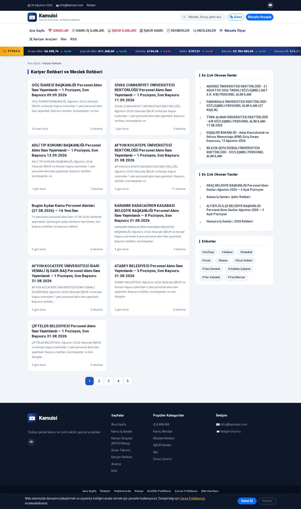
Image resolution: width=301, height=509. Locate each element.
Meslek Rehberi (164, 438)
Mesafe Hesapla (259, 17)
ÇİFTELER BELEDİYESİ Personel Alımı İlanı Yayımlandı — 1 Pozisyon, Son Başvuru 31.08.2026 (63, 331)
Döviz (238, 17)
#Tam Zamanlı (211, 268)
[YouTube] (270, 5)
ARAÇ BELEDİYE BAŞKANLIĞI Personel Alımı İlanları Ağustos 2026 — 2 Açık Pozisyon (237, 187)
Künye (139, 491)
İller (64, 39)
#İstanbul (246, 252)
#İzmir (206, 260)
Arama (116, 464)
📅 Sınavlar (58, 31)
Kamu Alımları (163, 431)
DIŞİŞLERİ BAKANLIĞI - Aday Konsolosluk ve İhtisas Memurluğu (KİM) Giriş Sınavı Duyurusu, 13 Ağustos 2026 (237, 137)
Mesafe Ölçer (235, 31)
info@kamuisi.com (71, 5)
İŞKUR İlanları (124, 31)
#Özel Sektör (244, 260)
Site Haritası (210, 491)
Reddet (267, 501)
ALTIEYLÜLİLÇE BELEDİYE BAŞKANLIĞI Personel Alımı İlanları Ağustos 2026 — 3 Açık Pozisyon (235, 210)
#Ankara (227, 252)
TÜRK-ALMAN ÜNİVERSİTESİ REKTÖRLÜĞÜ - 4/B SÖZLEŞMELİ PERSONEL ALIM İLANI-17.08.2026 (237, 121)
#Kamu (222, 260)
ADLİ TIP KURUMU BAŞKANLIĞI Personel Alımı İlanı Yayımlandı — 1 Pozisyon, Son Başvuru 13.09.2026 (66, 150)
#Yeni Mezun (236, 277)
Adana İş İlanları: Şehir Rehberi (228, 197)
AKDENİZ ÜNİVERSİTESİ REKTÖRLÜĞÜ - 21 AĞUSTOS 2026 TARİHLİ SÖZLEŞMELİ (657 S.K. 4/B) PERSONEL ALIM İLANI (236, 90)
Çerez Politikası (186, 491)
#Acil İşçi (208, 252)
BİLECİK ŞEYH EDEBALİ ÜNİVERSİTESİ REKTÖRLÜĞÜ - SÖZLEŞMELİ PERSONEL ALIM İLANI (235, 152)
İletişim (91, 5)
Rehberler (180, 31)
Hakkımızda (122, 491)
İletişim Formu (231, 431)
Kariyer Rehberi (121, 457)
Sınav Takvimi (120, 450)
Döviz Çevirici (162, 459)
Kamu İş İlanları (90, 31)
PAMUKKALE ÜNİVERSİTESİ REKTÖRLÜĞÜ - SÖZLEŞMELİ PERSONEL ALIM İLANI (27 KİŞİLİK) (237, 106)
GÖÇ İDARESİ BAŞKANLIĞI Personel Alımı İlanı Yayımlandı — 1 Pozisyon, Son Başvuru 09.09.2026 (67, 90)
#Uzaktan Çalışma (239, 268)
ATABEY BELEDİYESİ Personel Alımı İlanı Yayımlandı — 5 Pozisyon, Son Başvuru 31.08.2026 (149, 271)
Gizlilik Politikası (159, 491)
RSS (73, 39)
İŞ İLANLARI (161, 424)
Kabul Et (247, 501)
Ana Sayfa (37, 31)
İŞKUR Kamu (153, 31)
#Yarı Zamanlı (211, 277)
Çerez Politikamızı (192, 498)
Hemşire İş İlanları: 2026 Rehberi (229, 221)
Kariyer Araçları (45, 39)
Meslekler (206, 31)
